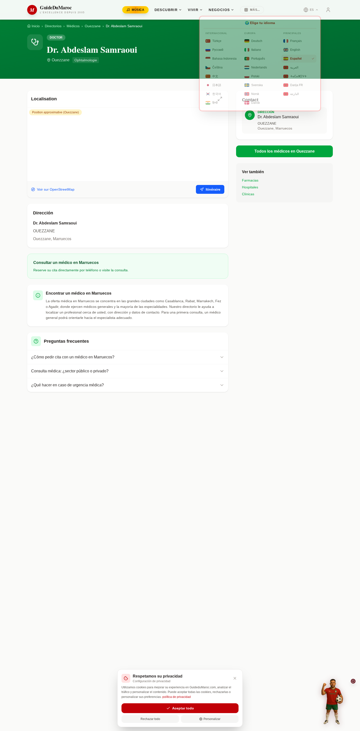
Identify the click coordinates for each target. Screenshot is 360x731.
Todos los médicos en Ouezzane (284, 151)
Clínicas (248, 194)
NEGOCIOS (219, 10)
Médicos (73, 26)
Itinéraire (213, 189)
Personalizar (212, 719)
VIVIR (193, 10)
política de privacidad (176, 697)
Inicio (36, 26)
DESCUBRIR (166, 10)
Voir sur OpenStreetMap (55, 189)
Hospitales (250, 187)
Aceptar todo (183, 708)
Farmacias (250, 180)
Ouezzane (93, 26)
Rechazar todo (150, 719)
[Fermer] (235, 678)
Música (138, 10)
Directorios (53, 26)
